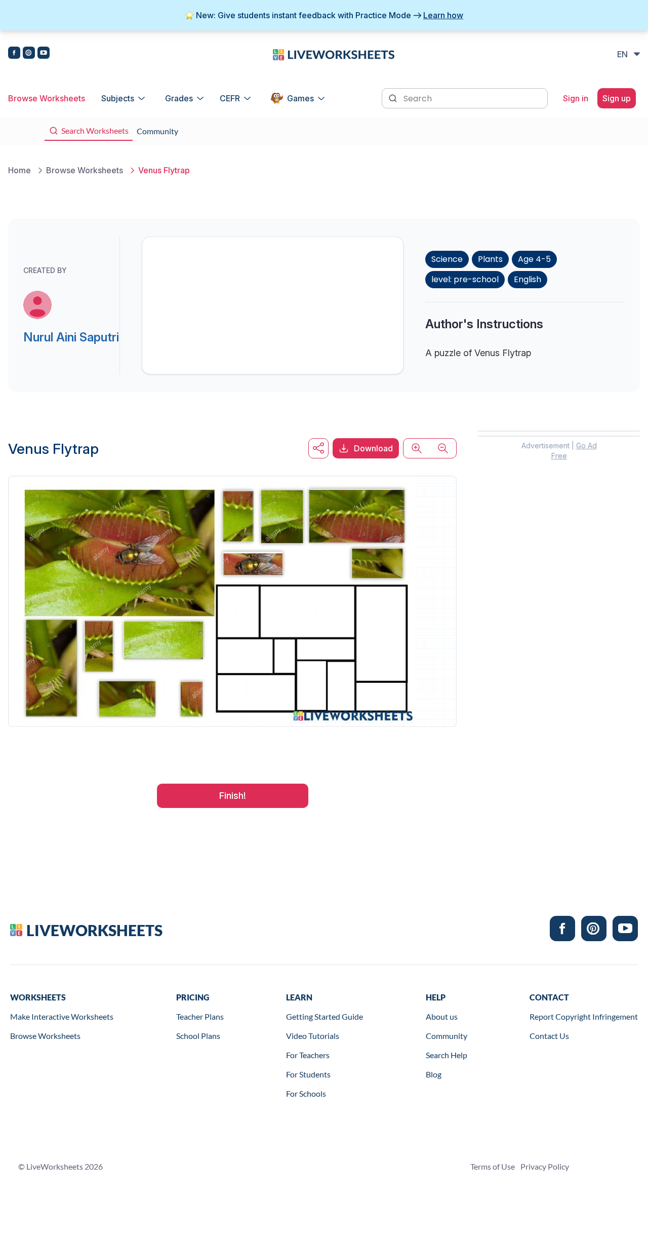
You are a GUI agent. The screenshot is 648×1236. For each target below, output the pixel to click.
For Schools (306, 1093)
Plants (490, 259)
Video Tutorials (312, 1035)
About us (442, 1016)
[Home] (333, 54)
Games (300, 98)
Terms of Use (492, 1166)
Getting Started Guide (324, 1016)
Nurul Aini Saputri (71, 337)
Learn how (443, 15)
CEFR (230, 98)
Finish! (232, 795)
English (527, 279)
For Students (308, 1074)
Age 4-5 (534, 259)
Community (446, 1035)
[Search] (394, 97)
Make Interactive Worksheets (61, 1016)
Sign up (616, 98)
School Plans (198, 1035)
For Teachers (308, 1055)
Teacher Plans (200, 1016)
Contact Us (549, 1035)
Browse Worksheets (46, 98)
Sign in (575, 98)
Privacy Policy (544, 1166)
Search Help (446, 1055)
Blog (433, 1074)
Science (447, 259)
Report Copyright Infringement (584, 1016)
